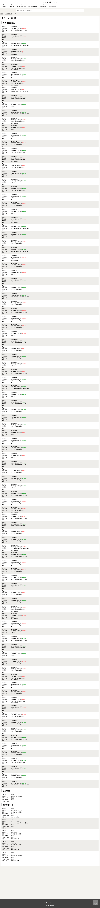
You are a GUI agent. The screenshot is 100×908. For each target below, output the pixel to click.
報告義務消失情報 (33, 6)
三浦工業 (13, 843)
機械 (12, 798)
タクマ (13, 854)
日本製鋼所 (14, 832)
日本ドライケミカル (16, 810)
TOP (1, 14)
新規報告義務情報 (21, 6)
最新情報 (3, 6)
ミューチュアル (15, 821)
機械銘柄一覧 (8, 14)
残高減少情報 (52, 6)
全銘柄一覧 (11, 6)
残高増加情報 (43, 6)
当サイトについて (50, 902)
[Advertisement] (50, 885)
